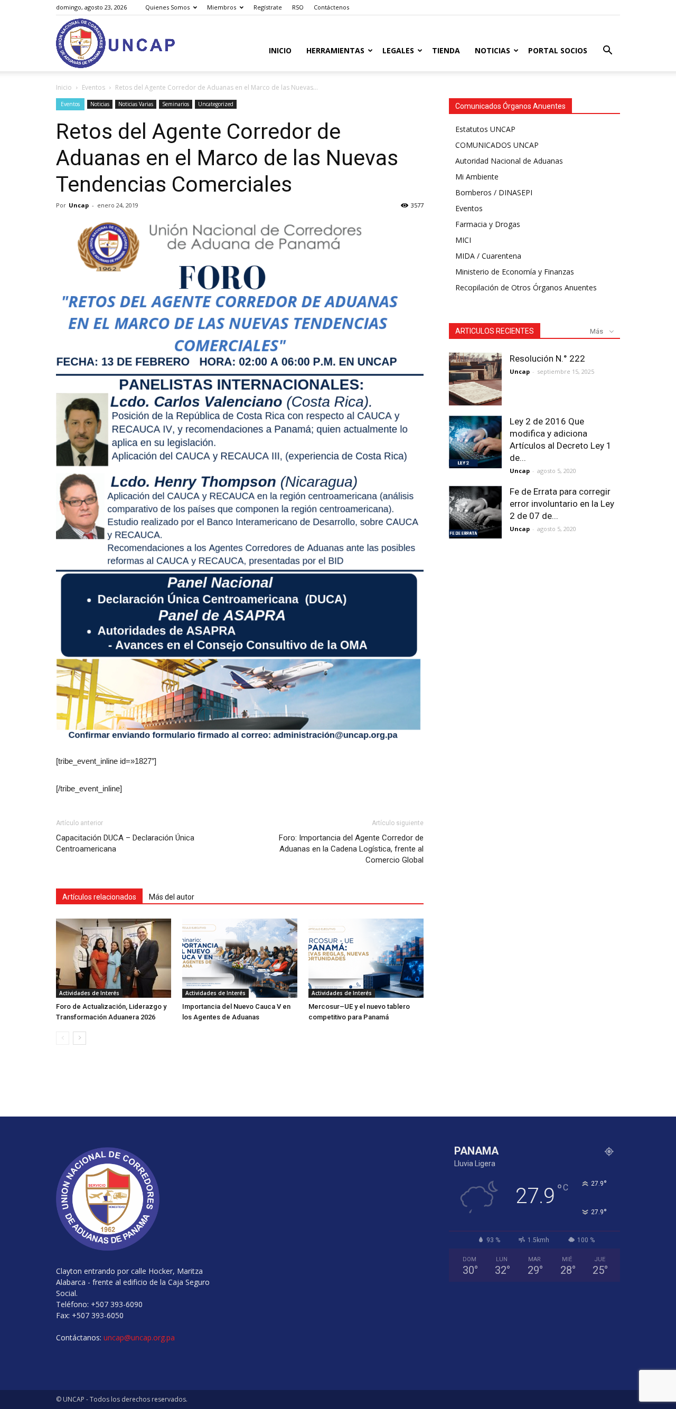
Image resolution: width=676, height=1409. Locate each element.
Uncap (79, 205)
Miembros (221, 7)
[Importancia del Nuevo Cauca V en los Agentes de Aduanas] (239, 958)
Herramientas (335, 50)
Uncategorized (215, 104)
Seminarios (175, 104)
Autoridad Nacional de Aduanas (509, 161)
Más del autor (171, 897)
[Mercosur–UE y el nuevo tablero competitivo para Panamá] (366, 958)
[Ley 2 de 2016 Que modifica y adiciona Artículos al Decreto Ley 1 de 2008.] (475, 441)
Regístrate (267, 7)
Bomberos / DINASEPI (493, 192)
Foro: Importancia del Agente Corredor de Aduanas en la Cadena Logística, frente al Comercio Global (351, 849)
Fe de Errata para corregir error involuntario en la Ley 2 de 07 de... (562, 503)
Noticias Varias (135, 104)
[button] (607, 51)
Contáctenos (331, 7)
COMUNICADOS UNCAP (497, 145)
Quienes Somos (167, 7)
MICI (463, 240)
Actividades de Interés (89, 993)
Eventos (93, 87)
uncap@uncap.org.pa (139, 1337)
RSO (298, 7)
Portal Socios (557, 50)
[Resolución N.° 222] (475, 379)
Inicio (280, 50)
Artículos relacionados (99, 897)
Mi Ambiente (477, 177)
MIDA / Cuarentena (488, 256)
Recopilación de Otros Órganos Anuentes (526, 287)
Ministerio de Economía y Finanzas (514, 272)
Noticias (492, 50)
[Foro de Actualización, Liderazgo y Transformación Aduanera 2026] (113, 958)
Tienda (446, 50)
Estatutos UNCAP (485, 129)
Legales (398, 50)
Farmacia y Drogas (487, 224)
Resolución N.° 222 (547, 358)
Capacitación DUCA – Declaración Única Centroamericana (125, 843)
